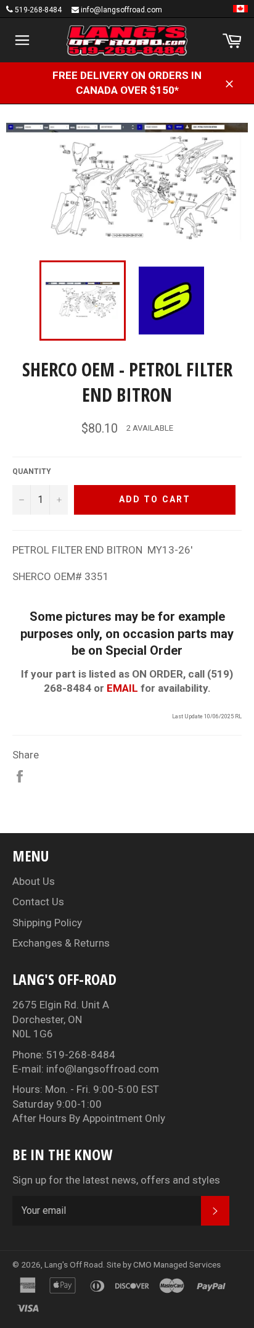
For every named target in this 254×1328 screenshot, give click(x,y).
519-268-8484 (38, 10)
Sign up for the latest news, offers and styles (116, 1180)
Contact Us (38, 901)
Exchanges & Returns (61, 943)
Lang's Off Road (73, 1264)
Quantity (31, 471)
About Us (33, 881)
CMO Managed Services (177, 1264)
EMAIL (122, 688)
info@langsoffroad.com (121, 10)
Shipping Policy (47, 922)
